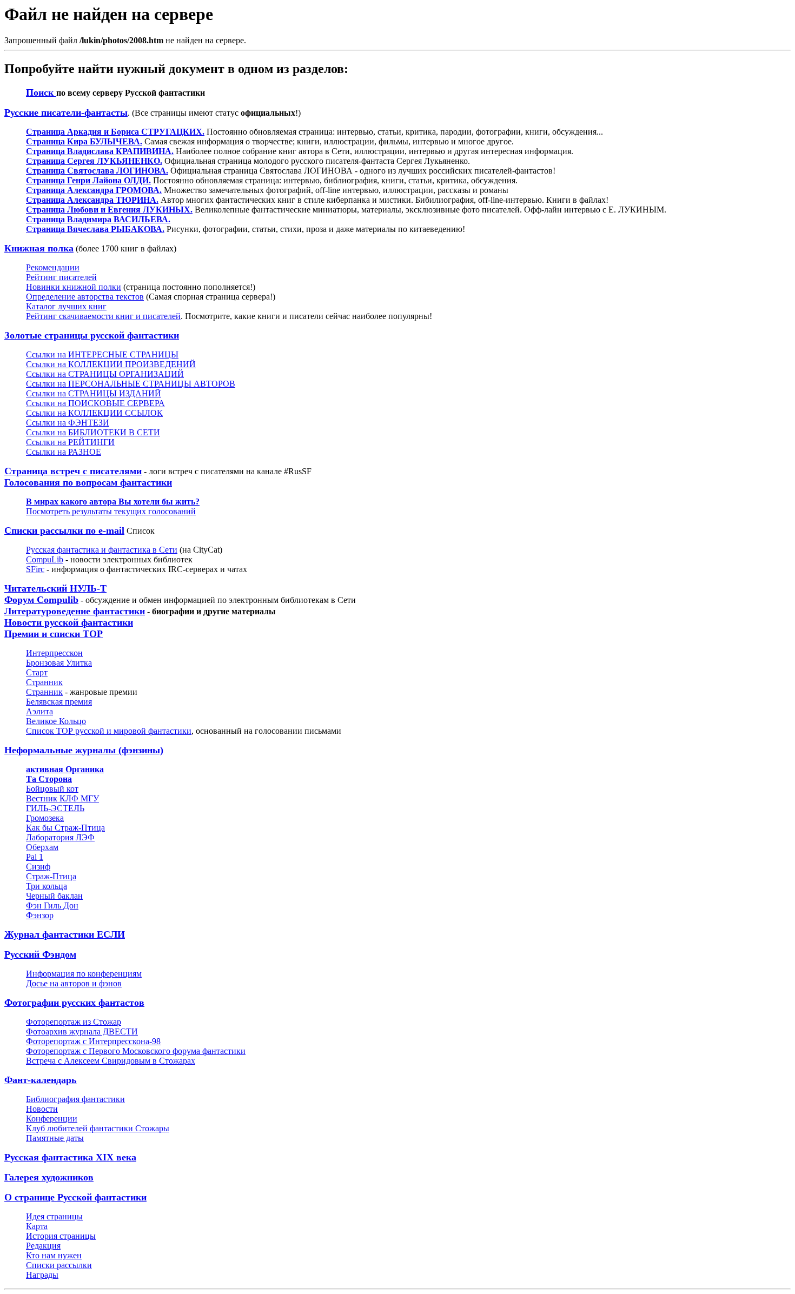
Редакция (43, 1245)
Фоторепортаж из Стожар (73, 1021)
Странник (44, 682)
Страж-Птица (51, 876)
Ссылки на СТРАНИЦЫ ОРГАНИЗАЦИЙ (105, 374)
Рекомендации (53, 267)
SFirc (35, 569)
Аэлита (39, 711)
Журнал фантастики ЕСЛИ (64, 934)
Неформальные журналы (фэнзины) (83, 750)
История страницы (61, 1235)
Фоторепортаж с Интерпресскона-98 (93, 1041)
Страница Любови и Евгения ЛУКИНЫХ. (109, 209)
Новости (42, 1108)
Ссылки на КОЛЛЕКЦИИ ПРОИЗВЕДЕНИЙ (111, 364)
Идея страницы (54, 1216)
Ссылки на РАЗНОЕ (63, 451)
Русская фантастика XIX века (70, 1157)
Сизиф (38, 866)
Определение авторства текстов (85, 296)
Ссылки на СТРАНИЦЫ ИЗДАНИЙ (93, 393)
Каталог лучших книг (66, 306)
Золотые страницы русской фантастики (91, 335)
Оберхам (42, 847)
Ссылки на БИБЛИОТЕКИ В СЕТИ (93, 432)
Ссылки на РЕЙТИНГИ (70, 442)
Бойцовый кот (52, 788)
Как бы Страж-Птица (65, 827)
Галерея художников (49, 1177)
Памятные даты (55, 1138)
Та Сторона (49, 779)
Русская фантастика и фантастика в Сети (101, 549)
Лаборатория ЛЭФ (60, 837)
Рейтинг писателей (61, 277)
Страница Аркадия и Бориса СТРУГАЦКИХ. (115, 131)
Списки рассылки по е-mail (64, 530)
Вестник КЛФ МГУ (62, 798)
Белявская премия (59, 701)
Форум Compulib (41, 599)
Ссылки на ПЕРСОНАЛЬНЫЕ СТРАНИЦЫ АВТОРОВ (130, 383)
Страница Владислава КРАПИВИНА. (100, 151)
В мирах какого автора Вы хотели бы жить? (113, 501)
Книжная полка (39, 248)
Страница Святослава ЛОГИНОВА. (97, 170)
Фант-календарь (40, 1079)
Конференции (51, 1118)
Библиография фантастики (75, 1099)
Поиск (41, 92)
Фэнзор (40, 915)
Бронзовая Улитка (59, 662)
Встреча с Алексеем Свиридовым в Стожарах (110, 1060)
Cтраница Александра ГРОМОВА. (94, 190)
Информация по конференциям (84, 973)
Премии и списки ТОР (53, 633)
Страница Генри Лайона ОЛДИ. (88, 180)
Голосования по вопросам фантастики (88, 482)
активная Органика (65, 769)
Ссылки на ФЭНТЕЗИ (67, 422)
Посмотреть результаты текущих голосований (111, 511)
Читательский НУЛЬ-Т (55, 588)
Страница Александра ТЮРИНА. (92, 199)
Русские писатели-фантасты (66, 112)
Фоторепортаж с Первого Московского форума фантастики (136, 1051)
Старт (37, 672)
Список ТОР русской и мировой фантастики (108, 730)
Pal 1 (34, 856)
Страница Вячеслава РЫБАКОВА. (95, 229)
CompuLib (44, 559)
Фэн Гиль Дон (52, 905)
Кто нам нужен (54, 1255)
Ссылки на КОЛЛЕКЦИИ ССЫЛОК (94, 412)
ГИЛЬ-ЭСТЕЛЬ (55, 808)
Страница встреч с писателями (73, 471)
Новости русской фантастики (68, 622)
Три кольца (46, 886)
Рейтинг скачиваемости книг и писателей (103, 316)
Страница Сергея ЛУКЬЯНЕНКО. (94, 160)
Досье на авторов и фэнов (74, 983)
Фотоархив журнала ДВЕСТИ (82, 1031)
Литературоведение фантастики (74, 611)
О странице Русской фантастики (75, 1197)
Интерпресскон (54, 653)
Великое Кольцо (56, 721)
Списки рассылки (59, 1265)
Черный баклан (54, 895)
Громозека (45, 817)
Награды (42, 1274)
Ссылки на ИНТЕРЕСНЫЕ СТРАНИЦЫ (102, 354)
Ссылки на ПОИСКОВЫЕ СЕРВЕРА (95, 403)
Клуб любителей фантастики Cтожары (97, 1128)
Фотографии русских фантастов (74, 1002)
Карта (37, 1226)
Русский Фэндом (40, 954)
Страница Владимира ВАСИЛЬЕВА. (98, 219)
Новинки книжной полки (73, 286)
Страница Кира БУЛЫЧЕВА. (84, 141)
